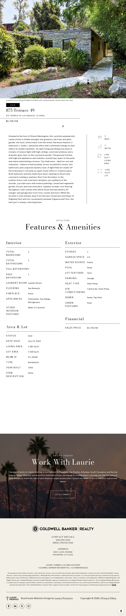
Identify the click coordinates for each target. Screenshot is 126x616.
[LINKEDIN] (15, 606)
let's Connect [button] (63, 494)
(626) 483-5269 (63, 540)
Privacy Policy (108, 598)
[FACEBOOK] (8, 606)
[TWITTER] (21, 606)
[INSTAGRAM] (28, 606)
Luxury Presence (64, 598)
